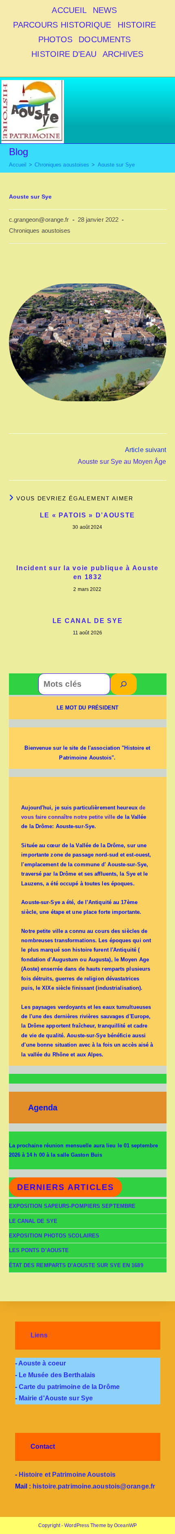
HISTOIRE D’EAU (63, 54)
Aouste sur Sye (116, 165)
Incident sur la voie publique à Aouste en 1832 (87, 572)
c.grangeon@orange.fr (39, 219)
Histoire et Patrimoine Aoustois (66, 1474)
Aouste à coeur (41, 1363)
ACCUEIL (69, 10)
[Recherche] (123, 684)
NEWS (105, 10)
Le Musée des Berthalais (56, 1375)
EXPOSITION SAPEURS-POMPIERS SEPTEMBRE (72, 1206)
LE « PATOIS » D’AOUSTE (87, 515)
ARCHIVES (123, 54)
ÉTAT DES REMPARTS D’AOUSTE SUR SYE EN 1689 (76, 1265)
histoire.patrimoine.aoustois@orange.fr (94, 1486)
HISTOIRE (137, 24)
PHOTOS (55, 39)
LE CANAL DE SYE (87, 620)
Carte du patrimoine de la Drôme (68, 1386)
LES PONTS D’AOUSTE (39, 1250)
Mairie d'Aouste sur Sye (56, 1398)
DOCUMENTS (105, 39)
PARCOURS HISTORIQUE (62, 24)
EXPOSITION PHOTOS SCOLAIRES (54, 1236)
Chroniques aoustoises (40, 230)
